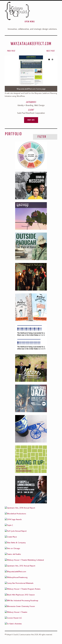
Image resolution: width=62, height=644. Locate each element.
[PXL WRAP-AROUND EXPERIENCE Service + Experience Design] (31, 155)
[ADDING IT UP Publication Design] (31, 459)
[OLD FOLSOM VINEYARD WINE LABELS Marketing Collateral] (31, 429)
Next (52, 73)
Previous (10, 73)
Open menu (30, 22)
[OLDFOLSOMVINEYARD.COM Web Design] (31, 216)
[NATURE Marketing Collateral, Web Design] (31, 368)
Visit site (31, 120)
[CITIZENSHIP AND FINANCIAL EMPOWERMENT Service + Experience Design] (31, 307)
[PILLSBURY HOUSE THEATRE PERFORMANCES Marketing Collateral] (31, 489)
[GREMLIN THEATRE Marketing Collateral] (31, 246)
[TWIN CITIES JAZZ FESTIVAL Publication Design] (31, 398)
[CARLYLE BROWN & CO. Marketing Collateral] (31, 185)
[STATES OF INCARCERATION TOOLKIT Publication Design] (31, 337)
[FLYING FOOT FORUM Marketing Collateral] (31, 277)
